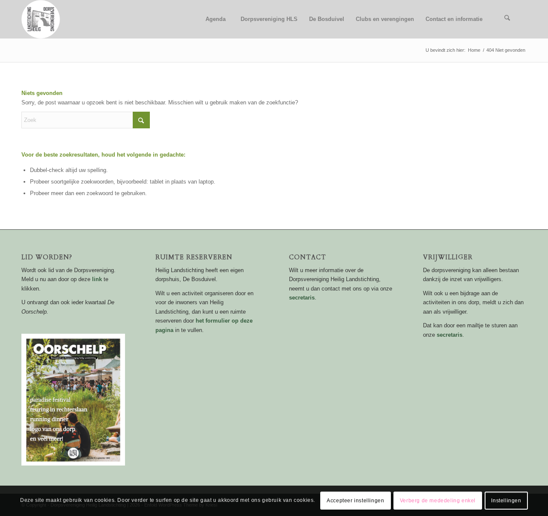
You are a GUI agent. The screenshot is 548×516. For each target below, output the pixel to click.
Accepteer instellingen (355, 501)
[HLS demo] (40, 19)
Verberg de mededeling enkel (438, 501)
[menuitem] (215, 19)
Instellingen (506, 501)
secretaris (302, 297)
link (97, 279)
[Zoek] (507, 19)
